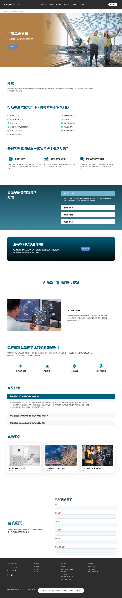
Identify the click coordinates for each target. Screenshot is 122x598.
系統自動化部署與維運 (67, 577)
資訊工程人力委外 (66, 579)
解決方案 (58, 5)
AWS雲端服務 (91, 569)
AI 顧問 (63, 567)
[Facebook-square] (8, 575)
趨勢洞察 (73, 5)
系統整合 (63, 572)
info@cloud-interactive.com (16, 567)
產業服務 (51, 5)
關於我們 (43, 5)
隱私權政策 (37, 572)
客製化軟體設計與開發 (67, 569)
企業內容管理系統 (93, 572)
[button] (88, 193)
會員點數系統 (91, 567)
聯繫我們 (36, 569)
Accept (79, 590)
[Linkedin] (11, 575)
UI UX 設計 (64, 574)
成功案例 (66, 5)
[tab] (88, 193)
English (81, 5)
